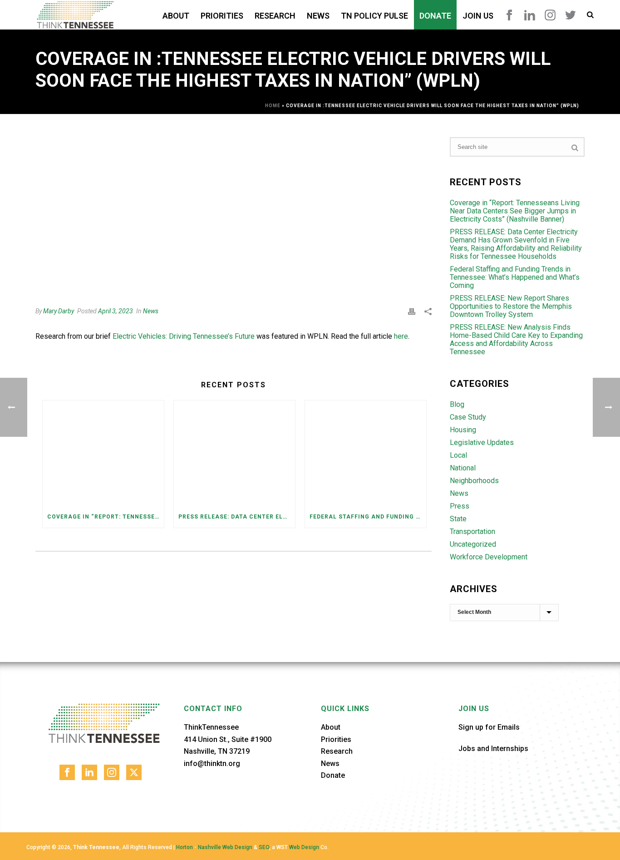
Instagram (550, 15)
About (175, 15)
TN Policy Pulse (374, 15)
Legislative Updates (482, 443)
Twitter (570, 15)
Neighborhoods (474, 481)
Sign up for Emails (489, 727)
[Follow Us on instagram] (111, 772)
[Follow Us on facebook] (67, 772)
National (463, 468)
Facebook (509, 15)
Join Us (478, 15)
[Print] (411, 311)
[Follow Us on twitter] (134, 772)
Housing (463, 430)
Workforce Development (488, 557)
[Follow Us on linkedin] (89, 772)
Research (275, 15)
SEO (264, 847)
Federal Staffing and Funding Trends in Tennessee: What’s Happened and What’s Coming (368, 517)
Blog (457, 404)
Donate (435, 15)
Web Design (304, 847)
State (458, 519)
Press (459, 506)
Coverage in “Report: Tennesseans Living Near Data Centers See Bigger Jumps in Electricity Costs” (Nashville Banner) (105, 517)
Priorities (222, 15)
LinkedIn (529, 15)
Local (458, 455)
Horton (184, 847)
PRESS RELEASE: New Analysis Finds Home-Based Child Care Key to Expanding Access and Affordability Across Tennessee (516, 339)
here (401, 336)
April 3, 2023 (115, 311)
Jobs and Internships (493, 748)
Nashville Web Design (225, 847)
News (318, 15)
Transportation (472, 532)
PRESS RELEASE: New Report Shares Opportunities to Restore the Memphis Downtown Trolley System (511, 306)
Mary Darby (58, 311)
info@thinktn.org (212, 763)
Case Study (468, 417)
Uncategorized (473, 544)
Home (272, 105)
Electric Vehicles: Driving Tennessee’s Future (184, 336)
